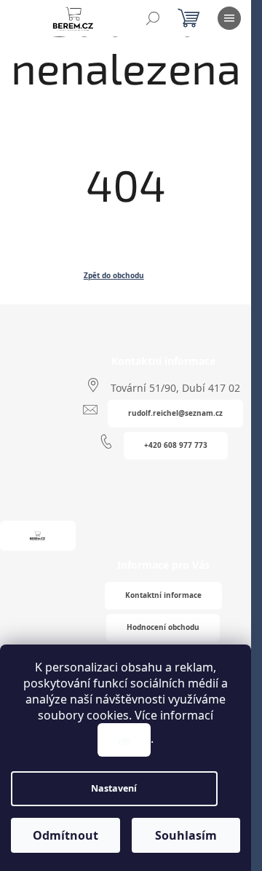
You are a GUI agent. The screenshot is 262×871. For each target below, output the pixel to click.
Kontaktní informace (163, 595)
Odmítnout (65, 835)
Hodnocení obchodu (163, 627)
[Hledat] (152, 18)
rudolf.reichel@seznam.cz (175, 413)
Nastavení (114, 788)
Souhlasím (186, 835)
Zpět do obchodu (114, 275)
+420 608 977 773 (175, 445)
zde (124, 740)
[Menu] (229, 18)
